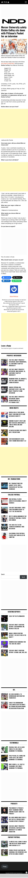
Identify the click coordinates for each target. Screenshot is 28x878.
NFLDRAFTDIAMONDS (7, 63)
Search (3, 574)
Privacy (4, 866)
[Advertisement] (14, 123)
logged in (10, 348)
